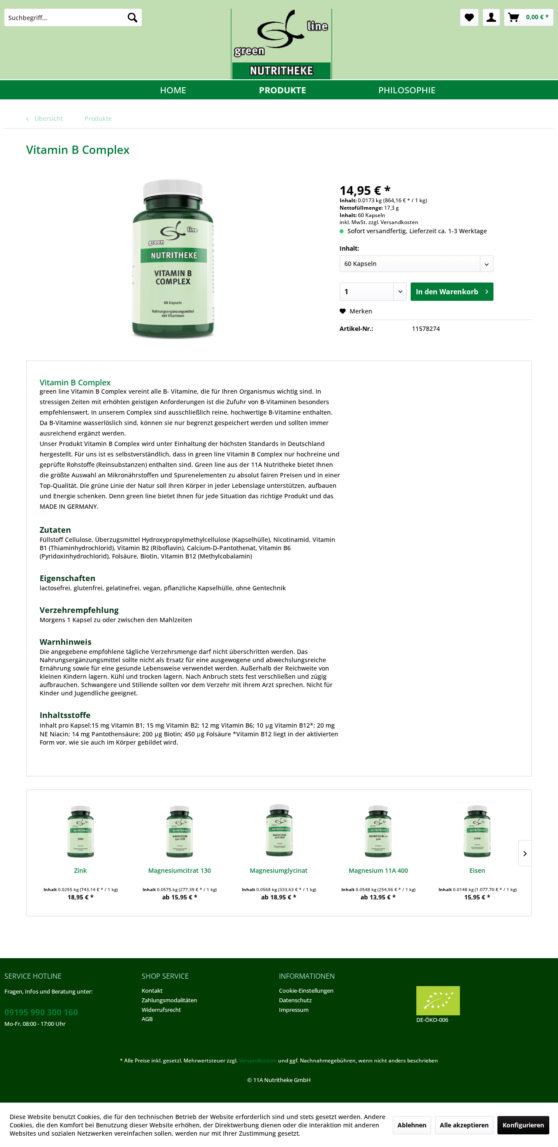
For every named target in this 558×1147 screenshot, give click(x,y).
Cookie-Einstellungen (306, 990)
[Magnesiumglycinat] (279, 831)
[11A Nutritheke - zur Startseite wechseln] (281, 44)
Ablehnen (412, 1125)
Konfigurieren (523, 1125)
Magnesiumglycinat (279, 870)
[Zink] (80, 831)
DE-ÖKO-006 (432, 1020)
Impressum (294, 1010)
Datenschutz (295, 1000)
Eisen (477, 870)
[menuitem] (73, 17)
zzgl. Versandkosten (393, 222)
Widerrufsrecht (161, 1010)
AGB (147, 1019)
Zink (80, 870)
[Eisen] (477, 831)
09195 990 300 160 (41, 1012)
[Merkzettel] (469, 17)
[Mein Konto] (491, 17)
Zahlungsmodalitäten (169, 1000)
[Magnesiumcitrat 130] (180, 831)
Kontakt (152, 990)
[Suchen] (132, 17)
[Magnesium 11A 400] (378, 831)
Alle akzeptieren (464, 1125)
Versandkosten (258, 1060)
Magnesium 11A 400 (378, 870)
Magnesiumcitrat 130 (179, 870)
